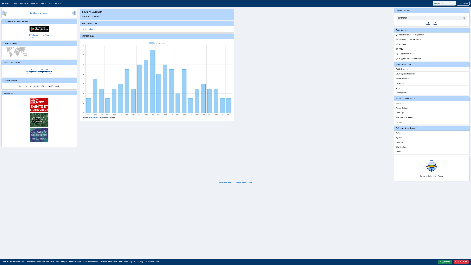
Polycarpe (400, 113)
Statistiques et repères (405, 74)
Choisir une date (403, 10)
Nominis (5, 3)
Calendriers (34, 3)
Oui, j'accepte (445, 262)
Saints (15, 3)
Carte (43, 3)
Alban (91, 29)
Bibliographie (401, 93)
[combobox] (444, 3)
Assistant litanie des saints (409, 39)
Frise (50, 3)
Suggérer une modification (409, 58)
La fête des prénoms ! (39, 13)
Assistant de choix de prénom (411, 35)
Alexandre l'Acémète (404, 117)
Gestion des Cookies (243, 183)
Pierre (84, 29)
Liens (398, 88)
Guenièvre (400, 142)
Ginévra (399, 152)
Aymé (398, 133)
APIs (400, 49)
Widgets (402, 44)
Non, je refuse (461, 262)
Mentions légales (226, 183)
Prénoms (24, 3)
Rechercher (463, 3)
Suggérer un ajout (406, 54)
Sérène (399, 122)
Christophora (401, 147)
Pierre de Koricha (403, 108)
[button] (428, 23)
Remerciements (402, 78)
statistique (94, 118)
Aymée (399, 137)
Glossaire (400, 83)
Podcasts (57, 3)
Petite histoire (402, 69)
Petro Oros (400, 103)
